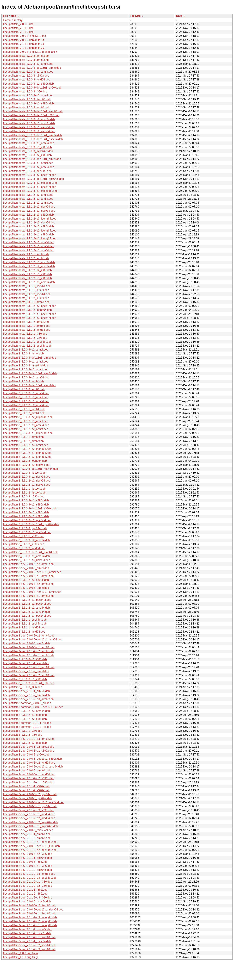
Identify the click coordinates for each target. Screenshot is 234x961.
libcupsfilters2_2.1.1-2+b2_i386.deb (25, 718)
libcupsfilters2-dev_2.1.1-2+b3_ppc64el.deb (30, 877)
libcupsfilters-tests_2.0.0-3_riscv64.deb (27, 99)
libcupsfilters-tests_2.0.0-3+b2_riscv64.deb (29, 131)
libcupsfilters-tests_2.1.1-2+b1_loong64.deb (29, 238)
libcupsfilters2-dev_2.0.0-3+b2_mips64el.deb (30, 822)
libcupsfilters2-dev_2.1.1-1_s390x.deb (26, 786)
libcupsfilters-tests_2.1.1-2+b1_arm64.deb (28, 250)
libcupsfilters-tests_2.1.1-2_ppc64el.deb (27, 345)
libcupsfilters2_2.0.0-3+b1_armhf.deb (25, 397)
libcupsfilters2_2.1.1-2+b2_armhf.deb (25, 429)
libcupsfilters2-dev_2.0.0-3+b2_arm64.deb (28, 635)
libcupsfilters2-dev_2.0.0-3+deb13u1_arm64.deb (32, 639)
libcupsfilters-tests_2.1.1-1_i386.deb (25, 333)
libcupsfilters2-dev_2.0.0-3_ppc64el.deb (27, 798)
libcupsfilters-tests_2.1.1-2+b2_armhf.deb (28, 202)
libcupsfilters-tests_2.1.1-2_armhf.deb (26, 258)
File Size (135, 15)
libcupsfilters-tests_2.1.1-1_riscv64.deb (27, 286)
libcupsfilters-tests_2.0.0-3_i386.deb (25, 91)
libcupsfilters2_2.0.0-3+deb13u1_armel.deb (29, 357)
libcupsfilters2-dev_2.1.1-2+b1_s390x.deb (28, 782)
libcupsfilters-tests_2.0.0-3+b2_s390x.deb (28, 103)
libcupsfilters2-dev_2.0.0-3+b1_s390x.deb (28, 750)
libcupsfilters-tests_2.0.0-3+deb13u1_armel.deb (32, 159)
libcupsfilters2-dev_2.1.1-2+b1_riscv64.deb (29, 937)
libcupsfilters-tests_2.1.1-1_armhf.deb (26, 254)
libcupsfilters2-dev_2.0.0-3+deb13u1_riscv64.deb (33, 909)
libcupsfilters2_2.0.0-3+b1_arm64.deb (26, 393)
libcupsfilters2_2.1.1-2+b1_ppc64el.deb (27, 599)
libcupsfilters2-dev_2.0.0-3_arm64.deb (26, 643)
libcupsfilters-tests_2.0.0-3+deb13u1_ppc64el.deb (33, 178)
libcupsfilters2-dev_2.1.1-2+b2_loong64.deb (30, 921)
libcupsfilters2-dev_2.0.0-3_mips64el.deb (28, 830)
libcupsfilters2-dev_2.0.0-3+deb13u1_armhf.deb (32, 591)
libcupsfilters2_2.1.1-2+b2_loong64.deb (27, 448)
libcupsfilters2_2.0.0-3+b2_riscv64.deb (26, 464)
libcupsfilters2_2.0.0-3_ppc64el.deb (25, 528)
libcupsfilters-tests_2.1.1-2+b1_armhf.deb (28, 198)
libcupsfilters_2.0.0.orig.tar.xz (20, 953)
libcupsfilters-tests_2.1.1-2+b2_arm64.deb (28, 242)
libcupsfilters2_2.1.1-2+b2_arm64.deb (26, 405)
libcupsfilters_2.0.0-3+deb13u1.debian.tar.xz (30, 51)
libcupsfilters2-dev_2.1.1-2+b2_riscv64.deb (29, 945)
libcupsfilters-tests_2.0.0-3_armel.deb (26, 59)
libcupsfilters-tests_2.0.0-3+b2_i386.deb (27, 155)
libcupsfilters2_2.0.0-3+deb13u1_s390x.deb (30, 508)
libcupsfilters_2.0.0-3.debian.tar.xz (24, 40)
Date (179, 15)
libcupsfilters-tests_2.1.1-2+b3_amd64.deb (29, 282)
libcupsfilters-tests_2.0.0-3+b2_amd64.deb (29, 119)
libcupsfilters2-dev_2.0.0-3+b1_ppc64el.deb (30, 806)
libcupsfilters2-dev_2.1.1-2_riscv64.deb (27, 933)
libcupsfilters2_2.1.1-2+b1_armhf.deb (25, 421)
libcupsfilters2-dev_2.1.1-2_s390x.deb (26, 790)
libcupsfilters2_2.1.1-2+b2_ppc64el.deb (27, 603)
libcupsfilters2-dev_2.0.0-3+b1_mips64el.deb (30, 826)
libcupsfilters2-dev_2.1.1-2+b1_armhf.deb (28, 655)
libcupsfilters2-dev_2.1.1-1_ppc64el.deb (27, 857)
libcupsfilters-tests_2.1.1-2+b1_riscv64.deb (29, 210)
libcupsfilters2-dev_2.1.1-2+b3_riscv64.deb (29, 949)
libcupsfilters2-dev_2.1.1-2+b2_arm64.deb (28, 675)
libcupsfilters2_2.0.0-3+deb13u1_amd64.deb (30, 552)
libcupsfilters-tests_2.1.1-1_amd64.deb (26, 325)
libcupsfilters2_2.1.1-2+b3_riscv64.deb (26, 560)
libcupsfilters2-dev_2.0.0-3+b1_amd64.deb (29, 774)
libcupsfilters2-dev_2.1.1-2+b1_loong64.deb (30, 925)
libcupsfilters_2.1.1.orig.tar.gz (21, 957)
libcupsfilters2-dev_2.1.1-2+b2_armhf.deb (28, 651)
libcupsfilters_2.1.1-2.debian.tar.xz (24, 47)
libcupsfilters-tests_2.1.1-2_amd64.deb (26, 329)
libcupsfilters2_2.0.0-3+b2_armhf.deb (25, 369)
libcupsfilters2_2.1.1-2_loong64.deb (25, 460)
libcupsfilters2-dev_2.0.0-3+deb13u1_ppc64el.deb (33, 802)
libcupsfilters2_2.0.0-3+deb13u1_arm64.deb (30, 373)
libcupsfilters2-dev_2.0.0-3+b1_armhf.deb (28, 595)
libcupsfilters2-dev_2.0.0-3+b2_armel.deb (28, 564)
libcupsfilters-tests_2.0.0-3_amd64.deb (26, 79)
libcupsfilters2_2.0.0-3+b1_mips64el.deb (28, 433)
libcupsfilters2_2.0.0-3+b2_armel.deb (25, 349)
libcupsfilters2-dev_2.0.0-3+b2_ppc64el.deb (30, 794)
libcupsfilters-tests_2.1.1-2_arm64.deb (26, 321)
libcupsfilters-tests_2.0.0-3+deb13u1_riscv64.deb (33, 139)
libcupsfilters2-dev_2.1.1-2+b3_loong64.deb (30, 917)
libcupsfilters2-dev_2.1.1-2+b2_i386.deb (27, 885)
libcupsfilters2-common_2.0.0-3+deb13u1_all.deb (33, 707)
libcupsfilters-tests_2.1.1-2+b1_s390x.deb (28, 234)
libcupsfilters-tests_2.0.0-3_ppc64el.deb (27, 171)
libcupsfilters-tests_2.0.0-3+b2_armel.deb (28, 95)
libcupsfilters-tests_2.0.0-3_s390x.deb (26, 75)
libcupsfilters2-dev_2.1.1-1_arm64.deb (26, 691)
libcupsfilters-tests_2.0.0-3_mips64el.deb (28, 151)
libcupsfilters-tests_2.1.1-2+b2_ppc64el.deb (29, 305)
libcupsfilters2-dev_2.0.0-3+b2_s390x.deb (28, 746)
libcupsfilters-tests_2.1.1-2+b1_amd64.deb (29, 262)
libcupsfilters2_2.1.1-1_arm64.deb (24, 409)
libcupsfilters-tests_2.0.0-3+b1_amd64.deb (29, 123)
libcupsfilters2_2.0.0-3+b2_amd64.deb (26, 540)
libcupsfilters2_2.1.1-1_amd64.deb (24, 627)
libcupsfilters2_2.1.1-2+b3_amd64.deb (26, 710)
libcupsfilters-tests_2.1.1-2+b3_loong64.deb (29, 218)
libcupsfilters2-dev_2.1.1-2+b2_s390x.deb (28, 778)
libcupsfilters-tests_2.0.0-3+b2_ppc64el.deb (29, 174)
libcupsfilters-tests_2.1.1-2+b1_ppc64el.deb (29, 314)
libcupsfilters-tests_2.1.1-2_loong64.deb (27, 309)
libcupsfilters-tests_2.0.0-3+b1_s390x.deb (28, 83)
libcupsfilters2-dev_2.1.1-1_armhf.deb (26, 663)
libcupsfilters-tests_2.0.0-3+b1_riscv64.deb (29, 127)
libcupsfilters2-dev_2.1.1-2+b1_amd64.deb (29, 814)
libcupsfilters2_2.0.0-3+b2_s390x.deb (26, 504)
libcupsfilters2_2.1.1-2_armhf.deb (23, 441)
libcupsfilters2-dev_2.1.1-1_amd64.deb (27, 834)
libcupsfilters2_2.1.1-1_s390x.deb (23, 536)
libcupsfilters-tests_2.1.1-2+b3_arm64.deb (28, 246)
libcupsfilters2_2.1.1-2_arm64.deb (24, 413)
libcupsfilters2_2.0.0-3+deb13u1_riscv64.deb (30, 468)
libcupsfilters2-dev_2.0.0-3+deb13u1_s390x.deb (32, 758)
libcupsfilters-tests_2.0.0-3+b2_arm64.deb (28, 167)
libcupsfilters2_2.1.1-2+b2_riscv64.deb (26, 480)
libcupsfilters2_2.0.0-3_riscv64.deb (24, 472)
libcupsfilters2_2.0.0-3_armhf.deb (23, 381)
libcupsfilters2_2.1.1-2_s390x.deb (23, 544)
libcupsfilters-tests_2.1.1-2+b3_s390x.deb (28, 214)
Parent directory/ (13, 20)
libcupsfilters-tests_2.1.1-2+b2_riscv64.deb (29, 206)
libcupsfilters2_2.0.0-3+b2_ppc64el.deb (27, 520)
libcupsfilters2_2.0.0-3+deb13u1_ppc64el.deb (31, 524)
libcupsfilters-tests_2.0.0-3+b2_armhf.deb (28, 63)
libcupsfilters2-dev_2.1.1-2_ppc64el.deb (27, 869)
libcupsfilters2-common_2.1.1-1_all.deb (27, 722)
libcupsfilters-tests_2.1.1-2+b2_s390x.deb (28, 226)
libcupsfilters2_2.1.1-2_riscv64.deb (24, 492)
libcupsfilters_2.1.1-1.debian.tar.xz (24, 43)
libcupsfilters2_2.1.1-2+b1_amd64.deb (26, 611)
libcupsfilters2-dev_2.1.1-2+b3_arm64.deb (28, 738)
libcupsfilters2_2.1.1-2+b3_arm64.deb (26, 425)
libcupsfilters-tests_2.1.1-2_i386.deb (25, 337)
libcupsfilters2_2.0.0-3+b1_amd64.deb (26, 556)
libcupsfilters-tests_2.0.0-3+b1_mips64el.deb (30, 190)
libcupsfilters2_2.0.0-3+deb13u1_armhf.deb (29, 385)
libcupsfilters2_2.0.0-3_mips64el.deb (25, 365)
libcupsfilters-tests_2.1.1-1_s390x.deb (26, 290)
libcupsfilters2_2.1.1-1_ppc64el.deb (25, 619)
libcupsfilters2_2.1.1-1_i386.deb (22, 730)
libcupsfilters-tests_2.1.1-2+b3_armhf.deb (28, 194)
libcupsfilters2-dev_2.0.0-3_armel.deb (26, 568)
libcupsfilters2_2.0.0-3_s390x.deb (23, 496)
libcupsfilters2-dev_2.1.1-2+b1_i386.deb (27, 881)
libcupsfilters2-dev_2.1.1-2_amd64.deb (27, 838)
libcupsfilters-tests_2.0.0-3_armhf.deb (26, 55)
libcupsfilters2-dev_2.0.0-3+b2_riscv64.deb (29, 905)
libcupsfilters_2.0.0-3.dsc (18, 24)
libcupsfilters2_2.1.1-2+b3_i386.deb (25, 742)
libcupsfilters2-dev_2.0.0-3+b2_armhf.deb (28, 583)
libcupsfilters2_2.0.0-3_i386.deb (22, 687)
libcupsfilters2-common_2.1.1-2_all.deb (27, 726)
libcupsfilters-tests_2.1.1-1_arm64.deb (26, 302)
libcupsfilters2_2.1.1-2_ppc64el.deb (25, 623)
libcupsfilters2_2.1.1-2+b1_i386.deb (25, 714)
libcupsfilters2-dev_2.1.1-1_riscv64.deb (27, 941)
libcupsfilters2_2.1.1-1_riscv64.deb (24, 488)
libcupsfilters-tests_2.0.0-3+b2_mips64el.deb (30, 182)
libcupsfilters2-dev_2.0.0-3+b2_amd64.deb (29, 762)
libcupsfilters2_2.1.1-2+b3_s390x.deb (26, 579)
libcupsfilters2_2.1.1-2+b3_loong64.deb (27, 456)
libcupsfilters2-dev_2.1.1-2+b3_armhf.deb (28, 699)
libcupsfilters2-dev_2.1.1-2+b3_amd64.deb (29, 873)
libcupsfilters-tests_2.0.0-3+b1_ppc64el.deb (29, 186)
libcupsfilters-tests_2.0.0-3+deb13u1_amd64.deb (33, 111)
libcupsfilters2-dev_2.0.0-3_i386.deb (25, 861)
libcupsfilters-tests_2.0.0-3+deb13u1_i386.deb (31, 115)
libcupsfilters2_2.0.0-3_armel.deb (23, 353)
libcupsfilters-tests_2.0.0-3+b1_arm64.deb (28, 143)
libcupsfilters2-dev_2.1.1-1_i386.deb (25, 889)
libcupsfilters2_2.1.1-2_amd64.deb (24, 631)
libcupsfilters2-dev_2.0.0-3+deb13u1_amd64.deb (33, 766)
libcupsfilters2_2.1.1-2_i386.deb (22, 734)
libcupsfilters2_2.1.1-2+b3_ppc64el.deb (27, 615)
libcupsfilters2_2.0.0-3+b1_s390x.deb (26, 500)
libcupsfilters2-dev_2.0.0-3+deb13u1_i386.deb (31, 846)
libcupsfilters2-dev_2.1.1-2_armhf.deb (26, 671)
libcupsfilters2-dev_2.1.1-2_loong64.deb (27, 929)
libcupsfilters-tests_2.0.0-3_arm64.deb (26, 107)
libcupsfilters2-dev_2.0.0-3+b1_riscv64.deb (29, 913)
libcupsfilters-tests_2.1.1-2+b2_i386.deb (27, 270)
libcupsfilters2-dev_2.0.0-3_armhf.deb (26, 587)
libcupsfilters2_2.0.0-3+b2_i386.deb (25, 659)
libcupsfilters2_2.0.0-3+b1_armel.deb (25, 361)
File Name (9, 15)
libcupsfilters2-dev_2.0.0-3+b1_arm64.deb (28, 647)
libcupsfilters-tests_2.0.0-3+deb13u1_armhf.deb (32, 67)
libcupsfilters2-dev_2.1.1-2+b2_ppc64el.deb (30, 849)
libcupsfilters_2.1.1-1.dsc (18, 28)
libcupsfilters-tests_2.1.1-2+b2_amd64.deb (29, 266)
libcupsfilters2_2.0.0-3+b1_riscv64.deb (26, 476)
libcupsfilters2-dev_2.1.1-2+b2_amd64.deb (29, 818)
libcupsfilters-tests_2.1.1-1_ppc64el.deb (27, 341)
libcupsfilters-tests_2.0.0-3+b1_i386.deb (27, 147)
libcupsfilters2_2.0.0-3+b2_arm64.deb (26, 377)
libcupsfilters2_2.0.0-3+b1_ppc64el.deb (27, 532)
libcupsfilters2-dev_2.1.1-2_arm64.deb (26, 695)
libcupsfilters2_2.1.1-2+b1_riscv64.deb (26, 484)
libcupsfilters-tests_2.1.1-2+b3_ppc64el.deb (29, 317)
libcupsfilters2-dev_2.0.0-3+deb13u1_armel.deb (32, 572)
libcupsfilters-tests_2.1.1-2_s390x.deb (26, 298)
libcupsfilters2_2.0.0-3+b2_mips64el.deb (28, 417)
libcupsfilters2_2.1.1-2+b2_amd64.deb (26, 607)
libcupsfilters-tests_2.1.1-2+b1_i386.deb (27, 274)
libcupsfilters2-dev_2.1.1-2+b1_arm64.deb (28, 667)
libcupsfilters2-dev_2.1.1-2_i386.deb (25, 893)
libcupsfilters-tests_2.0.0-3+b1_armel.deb (28, 162)
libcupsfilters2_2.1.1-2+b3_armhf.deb (25, 445)
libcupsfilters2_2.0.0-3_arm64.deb (24, 389)
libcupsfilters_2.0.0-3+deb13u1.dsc (24, 35)
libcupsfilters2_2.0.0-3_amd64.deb (24, 548)
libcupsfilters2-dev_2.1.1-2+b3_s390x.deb (28, 810)
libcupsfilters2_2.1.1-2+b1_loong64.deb (27, 452)
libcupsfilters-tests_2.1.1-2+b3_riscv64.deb (29, 222)
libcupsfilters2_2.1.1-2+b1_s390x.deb (26, 516)
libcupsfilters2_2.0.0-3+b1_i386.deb (25, 679)
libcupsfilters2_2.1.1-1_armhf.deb (23, 436)
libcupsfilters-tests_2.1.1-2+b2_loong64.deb (29, 230)
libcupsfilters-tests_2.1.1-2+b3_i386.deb (27, 278)
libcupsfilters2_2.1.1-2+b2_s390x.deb (26, 512)
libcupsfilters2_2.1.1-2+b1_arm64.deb (26, 401)
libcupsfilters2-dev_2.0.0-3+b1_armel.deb (28, 576)
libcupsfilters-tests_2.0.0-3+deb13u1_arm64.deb (32, 135)
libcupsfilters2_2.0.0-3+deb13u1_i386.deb (28, 683)
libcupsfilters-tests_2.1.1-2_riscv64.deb (27, 294)
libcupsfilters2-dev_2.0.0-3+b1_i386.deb (27, 865)
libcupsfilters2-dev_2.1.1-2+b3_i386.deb (27, 897)
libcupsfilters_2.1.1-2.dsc (18, 31)
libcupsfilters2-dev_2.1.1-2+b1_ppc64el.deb (30, 841)
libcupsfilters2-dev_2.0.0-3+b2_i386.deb (27, 853)
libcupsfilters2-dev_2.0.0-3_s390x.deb (26, 754)
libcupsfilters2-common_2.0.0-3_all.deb (27, 703)
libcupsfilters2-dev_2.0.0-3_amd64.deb (27, 770)
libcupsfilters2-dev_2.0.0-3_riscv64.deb (27, 901)
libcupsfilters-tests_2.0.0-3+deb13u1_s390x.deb (32, 87)
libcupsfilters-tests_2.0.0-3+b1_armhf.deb (28, 71)
